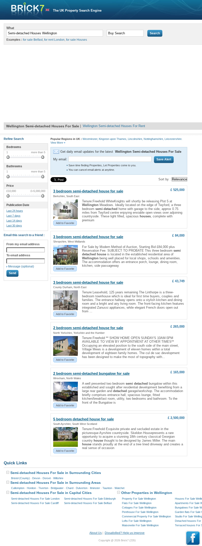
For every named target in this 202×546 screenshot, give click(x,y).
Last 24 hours (14, 210)
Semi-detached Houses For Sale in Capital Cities (50, 493)
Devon (36, 478)
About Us (95, 533)
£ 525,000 (177, 190)
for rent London (54, 39)
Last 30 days (14, 225)
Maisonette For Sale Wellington (140, 525)
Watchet (119, 488)
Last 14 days (14, 220)
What (10, 28)
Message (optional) (21, 266)
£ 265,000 (177, 326)
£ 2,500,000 (176, 418)
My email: (60, 159)
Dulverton (81, 488)
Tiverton (43, 488)
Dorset (47, 478)
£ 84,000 (178, 235)
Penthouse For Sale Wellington (140, 511)
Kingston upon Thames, (113, 138)
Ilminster (95, 488)
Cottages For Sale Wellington (139, 507)
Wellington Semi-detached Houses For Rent (114, 126)
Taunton (107, 488)
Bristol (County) (20, 478)
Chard (69, 488)
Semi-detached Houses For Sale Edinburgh (90, 498)
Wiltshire (58, 478)
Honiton (31, 488)
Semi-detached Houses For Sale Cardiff (35, 503)
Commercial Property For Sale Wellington (146, 516)
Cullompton (17, 488)
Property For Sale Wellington (139, 498)
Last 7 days (13, 215)
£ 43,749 (178, 281)
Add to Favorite (65, 223)
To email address (18, 255)
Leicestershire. (173, 138)
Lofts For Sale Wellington (137, 520)
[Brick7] (47, 10)
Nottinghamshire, (154, 138)
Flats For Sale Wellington (137, 503)
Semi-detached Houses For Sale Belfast (88, 503)
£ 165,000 (177, 372)
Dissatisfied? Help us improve (125, 533)
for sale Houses (76, 39)
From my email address (23, 244)
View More (57, 142)
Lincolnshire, (135, 138)
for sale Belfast (33, 39)
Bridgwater (57, 488)
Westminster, (90, 138)
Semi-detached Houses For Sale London (35, 498)
